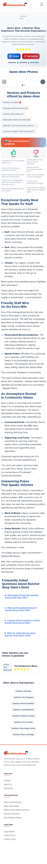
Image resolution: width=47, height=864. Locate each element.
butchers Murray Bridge (23, 734)
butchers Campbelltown (23, 709)
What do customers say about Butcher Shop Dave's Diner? (20, 634)
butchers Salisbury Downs (23, 716)
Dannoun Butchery (12, 814)
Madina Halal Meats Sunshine (16, 810)
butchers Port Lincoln (23, 722)
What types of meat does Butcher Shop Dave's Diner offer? (22, 596)
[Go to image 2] (24, 85)
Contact (7, 780)
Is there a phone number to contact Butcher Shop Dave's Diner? (22, 621)
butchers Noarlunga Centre (23, 728)
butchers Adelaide (23, 691)
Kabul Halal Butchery (13, 802)
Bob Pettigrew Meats (12, 817)
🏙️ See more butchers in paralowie (17, 142)
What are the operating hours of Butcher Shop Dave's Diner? (21, 609)
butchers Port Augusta (23, 697)
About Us (8, 784)
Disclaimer (8, 788)
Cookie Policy (9, 835)
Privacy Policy (10, 839)
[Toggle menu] (41, 4)
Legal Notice (9, 831)
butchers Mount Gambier (23, 703)
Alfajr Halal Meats (11, 806)
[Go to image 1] (22, 85)
